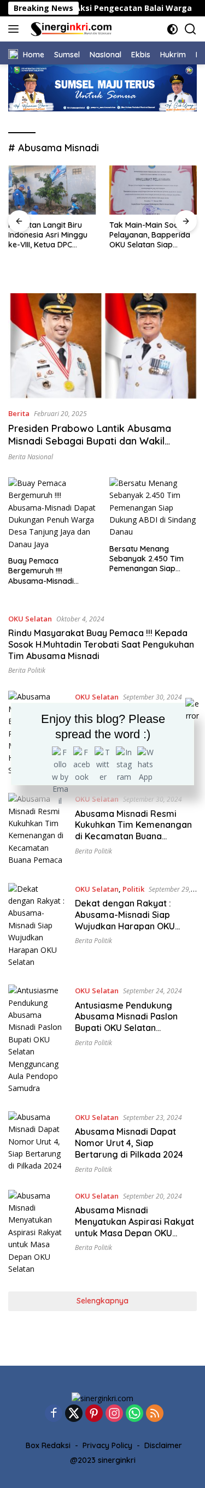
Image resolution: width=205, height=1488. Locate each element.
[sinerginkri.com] (70, 29)
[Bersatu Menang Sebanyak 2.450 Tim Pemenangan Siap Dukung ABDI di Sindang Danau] (153, 507)
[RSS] (154, 1414)
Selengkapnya (102, 1301)
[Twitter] (74, 1414)
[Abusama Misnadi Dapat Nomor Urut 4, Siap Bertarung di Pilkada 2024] (37, 1142)
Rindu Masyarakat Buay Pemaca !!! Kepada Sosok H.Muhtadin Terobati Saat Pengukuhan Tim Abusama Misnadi (101, 644)
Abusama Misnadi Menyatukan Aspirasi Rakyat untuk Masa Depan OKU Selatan (134, 1227)
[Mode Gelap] (172, 29)
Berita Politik (26, 670)
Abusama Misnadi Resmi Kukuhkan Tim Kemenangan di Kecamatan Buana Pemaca (133, 830)
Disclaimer (163, 1445)
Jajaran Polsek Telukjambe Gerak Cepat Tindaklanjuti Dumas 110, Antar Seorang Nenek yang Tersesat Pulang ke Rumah (147, 259)
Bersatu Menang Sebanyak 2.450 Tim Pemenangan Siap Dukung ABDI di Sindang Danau (153, 559)
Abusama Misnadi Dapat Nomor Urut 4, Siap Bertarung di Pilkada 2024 (129, 1143)
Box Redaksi (48, 1445)
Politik (133, 889)
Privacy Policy (107, 1445)
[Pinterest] (94, 1414)
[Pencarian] (190, 29)
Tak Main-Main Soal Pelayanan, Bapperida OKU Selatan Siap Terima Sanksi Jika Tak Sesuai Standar (50, 235)
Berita (19, 413)
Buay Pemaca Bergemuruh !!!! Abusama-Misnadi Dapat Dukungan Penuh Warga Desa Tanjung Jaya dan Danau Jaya (51, 571)
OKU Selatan (30, 619)
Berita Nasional (30, 456)
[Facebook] (53, 1414)
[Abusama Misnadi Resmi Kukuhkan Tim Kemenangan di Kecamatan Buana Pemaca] (37, 829)
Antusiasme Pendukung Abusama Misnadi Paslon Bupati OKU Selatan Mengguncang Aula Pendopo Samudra (135, 1028)
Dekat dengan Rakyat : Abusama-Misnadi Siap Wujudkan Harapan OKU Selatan (125, 920)
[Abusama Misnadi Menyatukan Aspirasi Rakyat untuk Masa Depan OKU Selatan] (37, 1233)
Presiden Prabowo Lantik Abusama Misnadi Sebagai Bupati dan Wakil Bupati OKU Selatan (89, 441)
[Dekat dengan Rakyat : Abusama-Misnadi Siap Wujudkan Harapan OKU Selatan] (37, 926)
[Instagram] (114, 1414)
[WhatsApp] (134, 1414)
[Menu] (15, 29)
